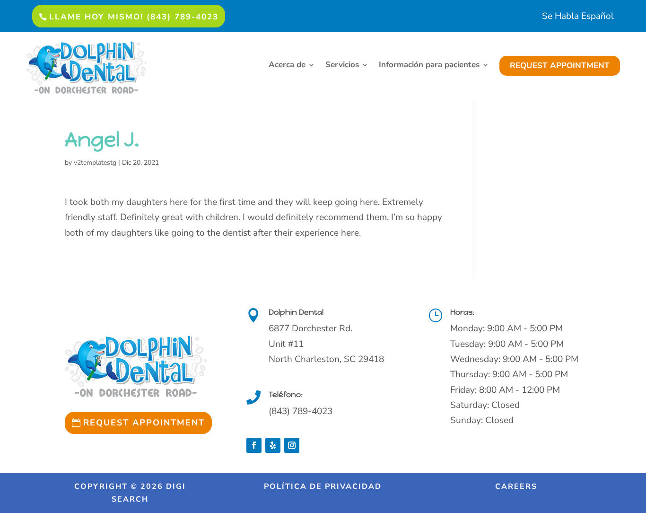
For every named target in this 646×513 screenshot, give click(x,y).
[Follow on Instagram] (291, 445)
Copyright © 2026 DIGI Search (130, 492)
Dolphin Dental (296, 312)
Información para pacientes (429, 66)
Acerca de (287, 66)
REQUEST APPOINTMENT (560, 65)
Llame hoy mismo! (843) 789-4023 (133, 16)
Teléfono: (286, 394)
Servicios (342, 66)
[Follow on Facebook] (254, 445)
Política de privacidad (323, 486)
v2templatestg (95, 162)
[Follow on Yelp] (272, 445)
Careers (516, 486)
